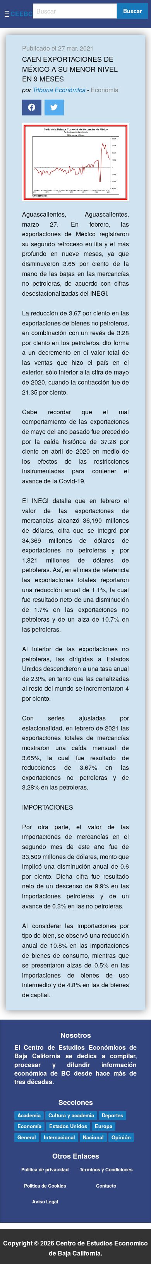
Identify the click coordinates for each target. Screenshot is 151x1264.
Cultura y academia (71, 1115)
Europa (103, 1126)
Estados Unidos (68, 1126)
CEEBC (21, 13)
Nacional (93, 1137)
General (26, 1137)
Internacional (59, 1137)
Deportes (112, 1115)
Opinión (121, 1137)
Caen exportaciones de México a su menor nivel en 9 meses (70, 68)
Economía (104, 89)
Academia (29, 1115)
